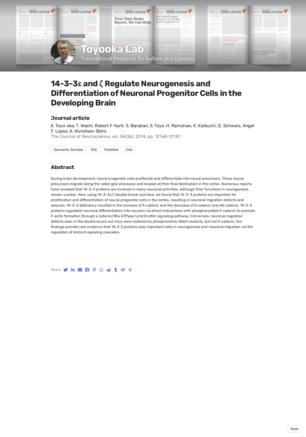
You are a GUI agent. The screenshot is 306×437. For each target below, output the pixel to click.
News (160, 7)
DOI (94, 150)
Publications (112, 7)
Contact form (181, 7)
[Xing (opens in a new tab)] (130, 270)
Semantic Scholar (68, 150)
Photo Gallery (139, 7)
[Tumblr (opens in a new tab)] (116, 270)
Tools (294, 429)
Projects (75, 7)
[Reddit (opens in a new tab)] (108, 270)
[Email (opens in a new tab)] (80, 270)
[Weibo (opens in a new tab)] (123, 270)
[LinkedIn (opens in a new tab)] (73, 270)
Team (92, 7)
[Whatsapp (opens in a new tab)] (101, 270)
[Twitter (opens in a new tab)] (65, 270)
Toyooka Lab (112, 48)
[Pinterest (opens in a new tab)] (94, 270)
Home (58, 7)
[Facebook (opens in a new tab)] (87, 270)
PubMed (111, 150)
